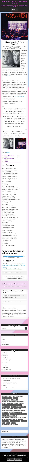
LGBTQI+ (13, 48)
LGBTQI (15, 414)
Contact (3, 339)
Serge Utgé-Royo (15, 421)
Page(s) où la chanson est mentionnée (8, 159)
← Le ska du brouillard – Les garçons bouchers (14, 286)
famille (16, 403)
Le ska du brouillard (19, 96)
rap (16, 419)
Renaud (20, 419)
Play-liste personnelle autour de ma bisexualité (13, 256)
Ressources (5, 161)
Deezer (7, 152)
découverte (7, 277)
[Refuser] (27, 457)
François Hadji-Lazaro (16, 277)
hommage (10, 408)
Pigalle (17, 278)
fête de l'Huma (6, 406)
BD (14, 396)
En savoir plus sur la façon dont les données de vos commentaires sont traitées (14, 315)
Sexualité (4, 367)
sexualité (24, 421)
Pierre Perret (17, 417)
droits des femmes (7, 403)
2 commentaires (15, 47)
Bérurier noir (6, 399)
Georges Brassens (20, 406)
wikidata (15, 424)
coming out (14, 399)
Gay (23, 277)
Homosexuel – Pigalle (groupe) (14, 43)
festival (21, 403)
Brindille (15, 398)
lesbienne (5, 412)
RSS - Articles (5, 431)
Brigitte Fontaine (7, 398)
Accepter (10, 459)
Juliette (22, 410)
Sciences (4, 365)
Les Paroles (5, 157)
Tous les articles (20, 48)
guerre (4, 408)
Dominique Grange (19, 401)
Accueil (3, 337)
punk (12, 419)
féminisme (18, 405)
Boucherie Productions (7, 75)
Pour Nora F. (4, 385)
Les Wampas (5, 414)
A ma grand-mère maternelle (8, 387)
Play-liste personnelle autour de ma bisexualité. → (14, 283)
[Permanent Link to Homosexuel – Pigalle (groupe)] (14, 26)
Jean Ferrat (15, 410)
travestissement (7, 424)
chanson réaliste (20, 277)
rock (20, 278)
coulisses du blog (7, 401)
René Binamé (5, 421)
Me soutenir (4, 342)
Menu (15, 9)
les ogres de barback (15, 412)
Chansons (8, 48)
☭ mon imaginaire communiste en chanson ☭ (11, 378)
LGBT (11, 414)
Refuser (18, 459)
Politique (3, 362)
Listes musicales (5, 360)
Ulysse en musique (6, 380)
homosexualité (11, 278)
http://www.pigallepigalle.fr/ (18, 263)
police (24, 417)
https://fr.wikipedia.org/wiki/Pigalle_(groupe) (12, 268)
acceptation (12, 277)
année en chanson (7, 396)
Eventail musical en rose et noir (14, 2)
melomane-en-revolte (9, 46)
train (3, 422)
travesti (13, 422)
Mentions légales (5, 344)
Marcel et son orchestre (9, 415)
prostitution (5, 419)
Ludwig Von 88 (22, 414)
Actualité (3, 352)
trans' (8, 422)
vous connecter (10, 310)
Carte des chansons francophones (9, 383)
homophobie (17, 408)
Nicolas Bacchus (6, 417)
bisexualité (19, 396)
